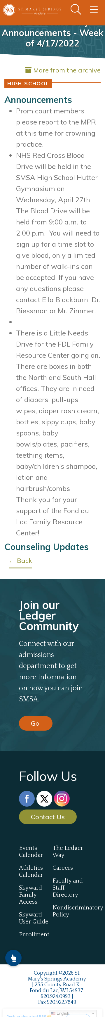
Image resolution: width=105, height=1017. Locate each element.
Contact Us (48, 817)
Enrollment (34, 934)
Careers (62, 868)
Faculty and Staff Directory (67, 888)
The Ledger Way (67, 851)
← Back (20, 560)
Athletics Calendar (31, 871)
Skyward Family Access (30, 895)
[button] (13, 958)
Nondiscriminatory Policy (69, 911)
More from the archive (67, 70)
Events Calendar (31, 851)
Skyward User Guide (33, 918)
